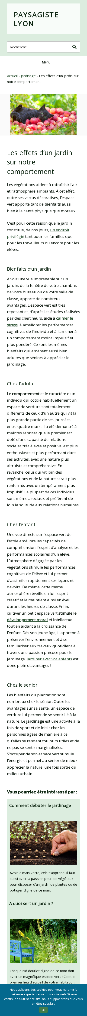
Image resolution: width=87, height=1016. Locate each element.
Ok (43, 1010)
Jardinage (28, 75)
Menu (46, 62)
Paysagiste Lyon (36, 19)
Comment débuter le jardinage (40, 805)
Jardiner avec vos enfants (49, 659)
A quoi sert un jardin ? (31, 903)
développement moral (27, 619)
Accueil (12, 75)
